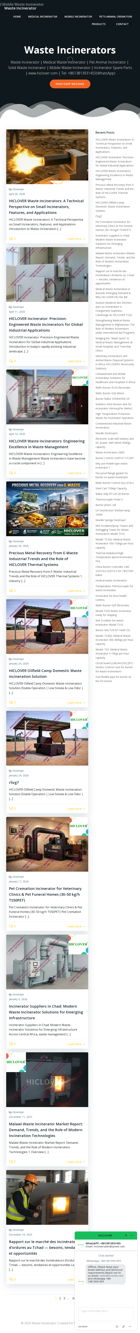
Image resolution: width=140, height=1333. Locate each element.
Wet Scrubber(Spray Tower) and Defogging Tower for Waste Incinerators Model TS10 (114, 530)
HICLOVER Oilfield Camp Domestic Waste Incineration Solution (113, 206)
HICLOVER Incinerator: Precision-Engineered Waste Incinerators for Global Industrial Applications (115, 161)
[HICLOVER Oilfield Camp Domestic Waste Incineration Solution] (47, 626)
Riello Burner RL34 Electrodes (113, 387)
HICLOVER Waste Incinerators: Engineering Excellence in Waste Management (114, 175)
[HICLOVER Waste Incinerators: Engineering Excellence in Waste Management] (47, 397)
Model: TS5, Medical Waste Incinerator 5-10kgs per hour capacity (112, 653)
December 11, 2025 (20, 1117)
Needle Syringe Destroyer (111, 520)
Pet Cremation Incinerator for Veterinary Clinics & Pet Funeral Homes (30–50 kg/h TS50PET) (114, 226)
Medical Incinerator (42, 16)
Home (17, 16)
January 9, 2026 (18, 999)
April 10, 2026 (17, 434)
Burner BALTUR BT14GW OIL (113, 630)
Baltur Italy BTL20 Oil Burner (112, 493)
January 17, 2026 (19, 881)
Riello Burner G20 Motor (110, 393)
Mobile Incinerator (78, 16)
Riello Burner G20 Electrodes (112, 605)
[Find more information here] (106, 1281)
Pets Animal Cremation (115, 16)
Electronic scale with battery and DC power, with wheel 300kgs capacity (115, 443)
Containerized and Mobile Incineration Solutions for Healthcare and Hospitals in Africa (115, 378)
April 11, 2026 (17, 311)
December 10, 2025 (20, 1234)
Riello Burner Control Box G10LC (115, 483)
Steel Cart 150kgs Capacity (111, 488)
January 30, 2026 (19, 546)
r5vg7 (99, 216)
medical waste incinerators (111, 580)
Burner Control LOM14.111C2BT (115, 458)
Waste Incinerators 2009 (110, 452)
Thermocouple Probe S (109, 499)
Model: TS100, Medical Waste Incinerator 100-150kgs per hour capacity (114, 543)
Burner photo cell (106, 505)
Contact (122, 24)
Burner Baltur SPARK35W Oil (112, 398)
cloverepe (18, 189)
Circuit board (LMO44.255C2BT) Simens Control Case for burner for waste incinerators (114, 667)
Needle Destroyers (107, 433)
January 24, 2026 (19, 663)
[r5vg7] (47, 738)
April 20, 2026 (17, 194)
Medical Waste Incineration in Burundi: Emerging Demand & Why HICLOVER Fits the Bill (113, 293)
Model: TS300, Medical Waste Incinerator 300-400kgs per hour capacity (114, 640)
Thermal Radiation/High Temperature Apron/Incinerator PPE (114, 557)
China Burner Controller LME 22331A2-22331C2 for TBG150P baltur (114, 571)
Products (99, 24)
